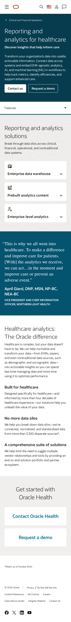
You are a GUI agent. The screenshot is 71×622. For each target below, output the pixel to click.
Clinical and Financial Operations (25, 20)
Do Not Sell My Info (47, 587)
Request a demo (43, 88)
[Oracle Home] (16, 7)
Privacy (30, 587)
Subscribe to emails (14, 600)
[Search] (41, 7)
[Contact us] (64, 7)
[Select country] (49, 7)
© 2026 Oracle (12, 587)
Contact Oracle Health (35, 516)
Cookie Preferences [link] (14, 594)
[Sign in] (56, 7)
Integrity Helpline (36, 600)
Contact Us (54, 600)
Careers (47, 594)
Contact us (15, 88)
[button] (7, 7)
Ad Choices (33, 594)
